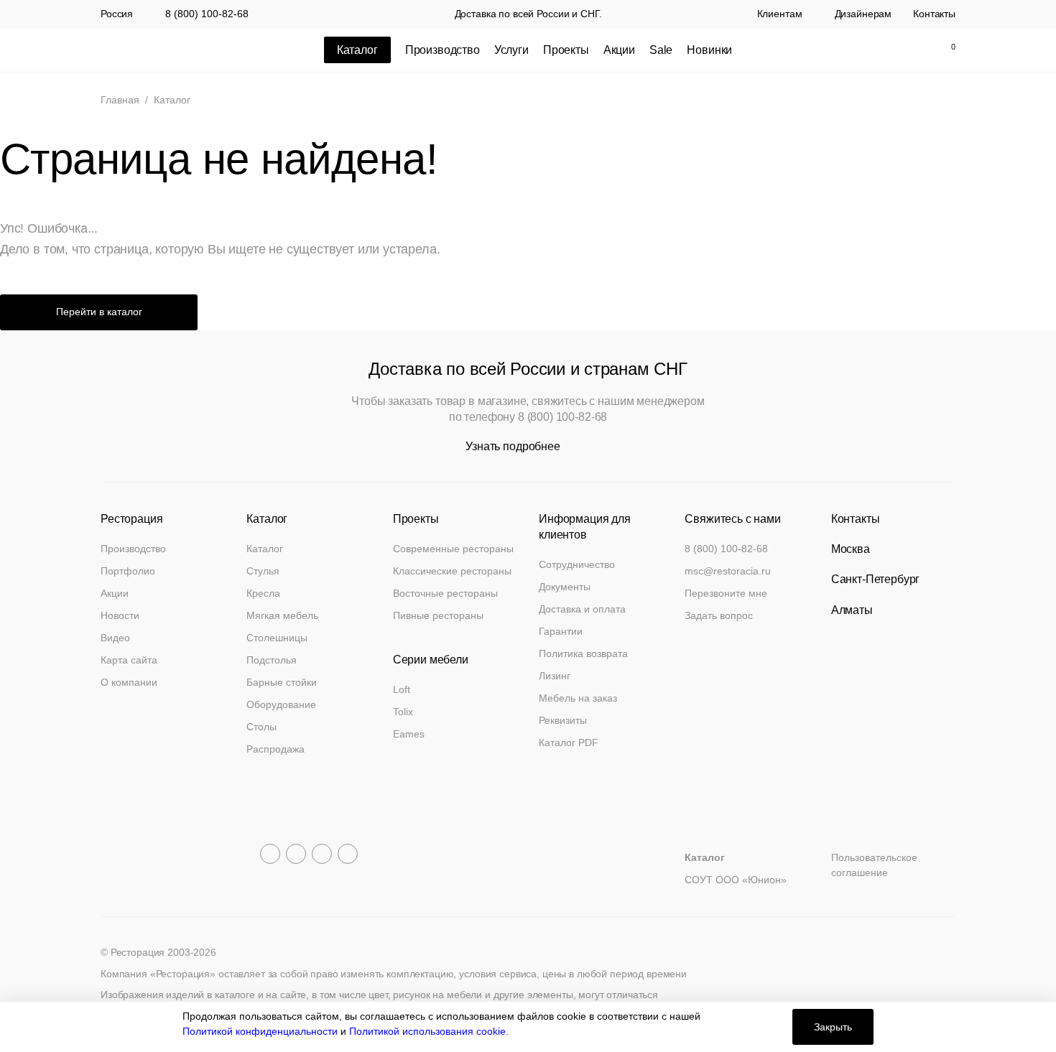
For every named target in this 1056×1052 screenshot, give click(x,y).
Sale (660, 50)
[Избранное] (913, 50)
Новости (120, 615)
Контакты (934, 14)
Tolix (403, 711)
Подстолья (271, 660)
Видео (115, 637)
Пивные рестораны (438, 615)
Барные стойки (281, 682)
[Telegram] (270, 854)
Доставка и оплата (582, 609)
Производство (442, 50)
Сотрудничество (577, 564)
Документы (564, 586)
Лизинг (554, 675)
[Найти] (883, 50)
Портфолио (128, 571)
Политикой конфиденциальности (260, 1031)
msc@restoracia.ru (728, 571)
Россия (117, 14)
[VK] (322, 854)
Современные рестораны (453, 548)
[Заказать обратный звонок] (822, 50)
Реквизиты (563, 720)
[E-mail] (853, 50)
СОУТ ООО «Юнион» (736, 879)
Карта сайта (129, 660)
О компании (129, 682)
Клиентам (779, 14)
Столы (261, 726)
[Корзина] (945, 50)
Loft (401, 689)
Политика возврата (583, 653)
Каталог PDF (568, 742)
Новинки (709, 50)
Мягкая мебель (282, 615)
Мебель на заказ (578, 698)
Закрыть (833, 1027)
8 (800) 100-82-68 (207, 13)
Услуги (511, 50)
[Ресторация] (172, 50)
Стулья (262, 571)
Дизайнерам (863, 14)
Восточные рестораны (445, 593)
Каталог (264, 548)
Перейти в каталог (99, 311)
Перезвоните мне (726, 593)
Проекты (566, 50)
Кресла (263, 593)
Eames (409, 734)
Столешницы (276, 637)
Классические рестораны (452, 571)
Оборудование (281, 704)
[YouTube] (296, 854)
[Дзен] (348, 854)
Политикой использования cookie (427, 1031)
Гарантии (561, 631)
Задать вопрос (719, 615)
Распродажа (275, 749)
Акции (619, 50)
